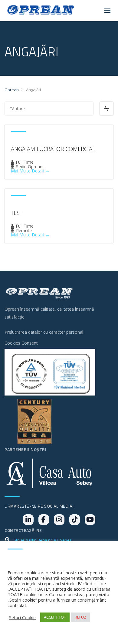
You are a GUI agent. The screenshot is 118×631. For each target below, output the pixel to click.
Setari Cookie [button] (22, 617)
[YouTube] (90, 519)
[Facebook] (43, 519)
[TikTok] (74, 519)
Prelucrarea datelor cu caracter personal (44, 332)
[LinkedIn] (28, 519)
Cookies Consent (21, 343)
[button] (106, 108)
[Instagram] (59, 519)
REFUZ (80, 617)
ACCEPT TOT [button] (55, 617)
